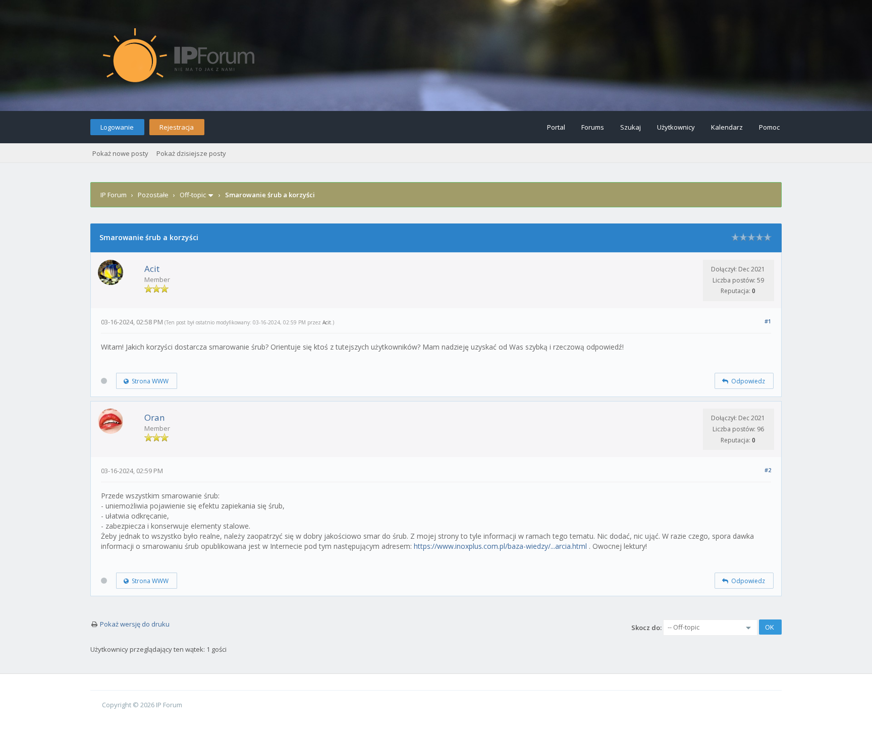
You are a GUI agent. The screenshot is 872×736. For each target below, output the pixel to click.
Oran (154, 417)
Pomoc (769, 127)
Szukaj (630, 127)
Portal (556, 127)
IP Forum (113, 194)
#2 (768, 470)
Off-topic (193, 194)
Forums (592, 127)
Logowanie (117, 127)
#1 (768, 321)
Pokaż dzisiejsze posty (191, 153)
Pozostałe (153, 194)
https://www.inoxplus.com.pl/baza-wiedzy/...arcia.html (500, 546)
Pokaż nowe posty (120, 153)
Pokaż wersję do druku (135, 624)
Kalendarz (727, 127)
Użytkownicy (676, 127)
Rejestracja (176, 127)
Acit (151, 268)
